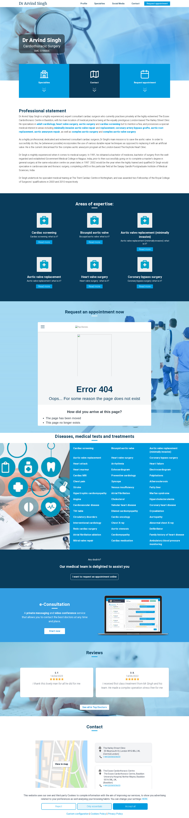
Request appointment (157, 3)
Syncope (116, 481)
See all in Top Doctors (94, 707)
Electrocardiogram (160, 469)
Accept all (130, 806)
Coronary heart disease (163, 505)
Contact (136, 3)
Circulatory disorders (85, 517)
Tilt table (78, 511)
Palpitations (156, 475)
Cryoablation (157, 511)
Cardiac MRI (80, 475)
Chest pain (79, 481)
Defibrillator (156, 528)
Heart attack (80, 463)
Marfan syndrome (159, 493)
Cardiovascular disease (86, 505)
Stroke (77, 487)
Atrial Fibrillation (120, 493)
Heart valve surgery (122, 457)
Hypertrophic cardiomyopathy (89, 493)
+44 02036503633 (111, 757)
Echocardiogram (120, 469)
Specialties (99, 3)
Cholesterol (117, 499)
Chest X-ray (117, 522)
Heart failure (157, 463)
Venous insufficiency (122, 487)
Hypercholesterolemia (162, 499)
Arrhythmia (117, 463)
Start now (54, 631)
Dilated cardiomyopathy (124, 511)
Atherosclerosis (159, 481)
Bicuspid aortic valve (122, 448)
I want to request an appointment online (94, 576)
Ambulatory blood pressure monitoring (165, 542)
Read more (44, 242)
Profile (83, 3)
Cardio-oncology (120, 517)
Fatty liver (155, 487)
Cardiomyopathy (120, 534)
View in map (61, 764)
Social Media (118, 3)
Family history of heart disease (167, 534)
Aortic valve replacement (87, 457)
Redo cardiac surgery (85, 528)
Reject (58, 806)
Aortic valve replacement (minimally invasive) (163, 450)
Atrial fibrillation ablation (87, 534)
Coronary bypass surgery (164, 457)
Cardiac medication (122, 540)
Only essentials (94, 806)
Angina (77, 499)
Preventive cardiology (123, 475)
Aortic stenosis (120, 528)
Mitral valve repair (83, 540)
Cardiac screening (83, 448)
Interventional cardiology (87, 522)
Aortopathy (156, 517)
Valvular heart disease (123, 505)
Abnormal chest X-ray (162, 522)
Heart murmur (81, 469)
